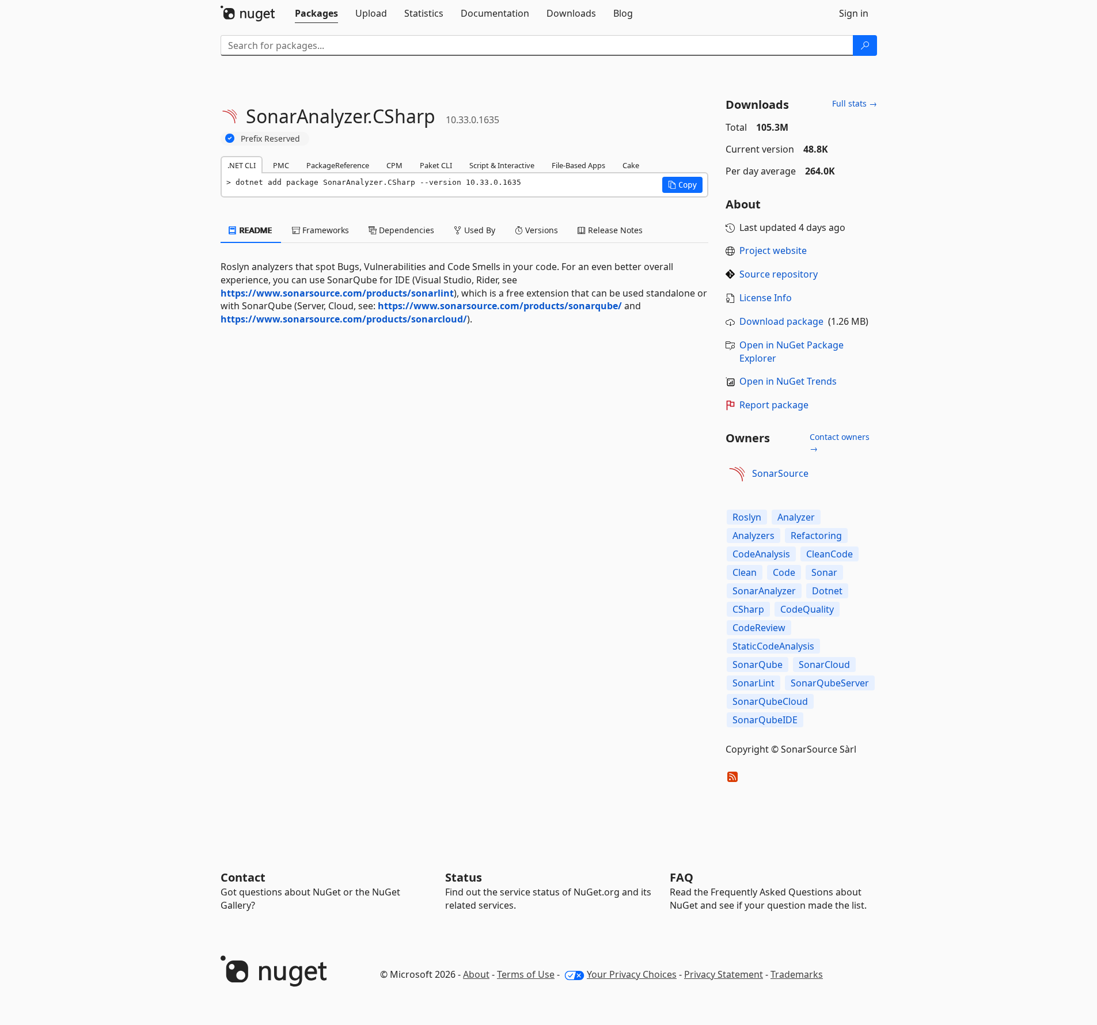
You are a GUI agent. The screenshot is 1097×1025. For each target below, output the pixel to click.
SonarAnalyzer (764, 590)
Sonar (824, 572)
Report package (773, 404)
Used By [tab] (478, 230)
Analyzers (753, 535)
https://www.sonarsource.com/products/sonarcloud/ (344, 319)
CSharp (748, 609)
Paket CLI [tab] (436, 165)
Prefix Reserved (270, 138)
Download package (781, 321)
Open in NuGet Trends (788, 381)
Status (463, 877)
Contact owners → (840, 442)
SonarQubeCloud (770, 701)
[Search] (865, 45)
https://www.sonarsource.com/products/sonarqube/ (500, 305)
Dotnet (827, 590)
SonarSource (780, 473)
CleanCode (829, 554)
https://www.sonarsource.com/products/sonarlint (337, 293)
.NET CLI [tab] (241, 165)
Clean (744, 572)
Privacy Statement (723, 974)
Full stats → (854, 103)
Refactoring (816, 535)
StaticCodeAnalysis (773, 646)
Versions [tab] (540, 230)
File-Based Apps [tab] (578, 165)
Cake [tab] (630, 165)
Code (784, 572)
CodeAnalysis (761, 554)
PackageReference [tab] (337, 165)
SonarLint (753, 683)
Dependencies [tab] (405, 230)
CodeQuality (807, 609)
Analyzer (796, 517)
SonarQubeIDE (765, 719)
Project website (773, 250)
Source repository (778, 274)
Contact (243, 877)
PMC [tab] (281, 165)
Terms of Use (526, 974)
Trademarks (796, 974)
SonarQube (757, 664)
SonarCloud (824, 664)
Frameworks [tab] (324, 230)
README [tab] (254, 230)
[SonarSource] (737, 474)
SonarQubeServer (830, 683)
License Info (765, 297)
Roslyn (746, 517)
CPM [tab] (394, 165)
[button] (682, 185)
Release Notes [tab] (614, 230)
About (476, 974)
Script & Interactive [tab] (501, 165)
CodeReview (758, 627)
